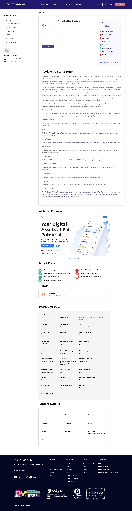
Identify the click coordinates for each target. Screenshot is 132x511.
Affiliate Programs (44, 13)
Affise (107, 26)
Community (69, 472)
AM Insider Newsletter (72, 478)
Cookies (51, 472)
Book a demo (108, 4)
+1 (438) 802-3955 (19, 470)
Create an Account (88, 464)
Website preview (74, 258)
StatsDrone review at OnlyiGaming (108, 472)
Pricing (85, 469)
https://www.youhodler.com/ (56, 295)
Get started (119, 4)
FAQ (50, 466)
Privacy (51, 475)
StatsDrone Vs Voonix (104, 464)
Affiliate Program (71, 481)
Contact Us (86, 472)
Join (47, 46)
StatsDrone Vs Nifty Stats (105, 466)
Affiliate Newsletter (71, 475)
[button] (44, 4)
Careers (51, 464)
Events (68, 466)
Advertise (69, 469)
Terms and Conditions (55, 469)
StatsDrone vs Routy (104, 469)
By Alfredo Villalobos (11, 55)
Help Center (69, 464)
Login (98, 4)
